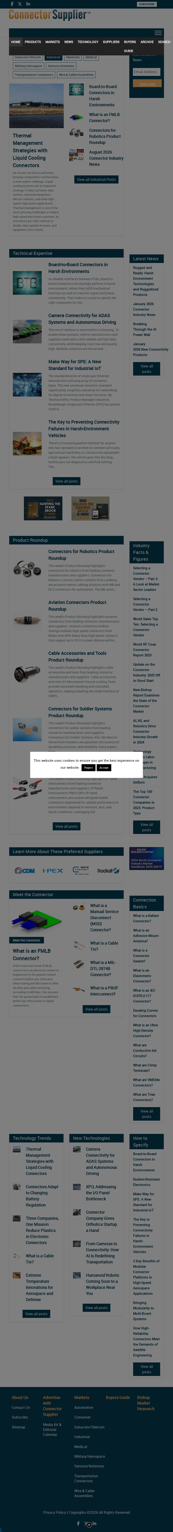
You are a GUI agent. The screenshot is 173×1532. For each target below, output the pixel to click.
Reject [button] (88, 768)
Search (164, 42)
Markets (53, 42)
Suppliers (111, 42)
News (68, 42)
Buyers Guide (130, 43)
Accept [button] (104, 768)
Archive (147, 42)
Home (15, 42)
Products (33, 42)
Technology (88, 42)
